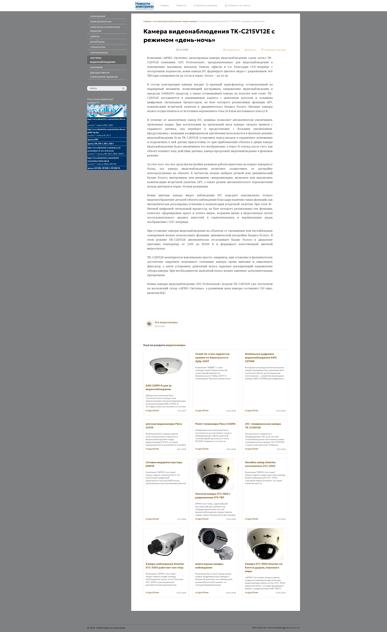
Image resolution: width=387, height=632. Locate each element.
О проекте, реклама (205, 5)
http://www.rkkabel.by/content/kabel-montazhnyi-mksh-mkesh (103, 159)
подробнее (152, 410)
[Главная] (144, 5)
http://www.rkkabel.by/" (100, 99)
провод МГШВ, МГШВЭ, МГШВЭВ (104, 168)
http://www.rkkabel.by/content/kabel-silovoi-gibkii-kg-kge (107, 130)
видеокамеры (190, 21)
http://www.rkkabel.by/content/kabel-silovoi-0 (107, 120)
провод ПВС (93, 139)
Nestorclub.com (293, 628)
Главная (164, 5)
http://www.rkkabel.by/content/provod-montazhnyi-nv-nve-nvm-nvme (104, 149)
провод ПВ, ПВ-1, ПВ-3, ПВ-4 (101, 143)
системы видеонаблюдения (167, 21)
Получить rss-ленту (238, 5)
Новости (181, 5)
